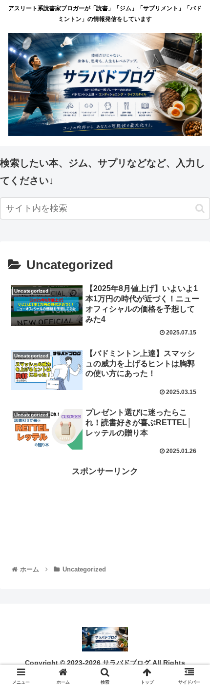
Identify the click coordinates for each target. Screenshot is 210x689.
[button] (200, 208)
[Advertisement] (105, 510)
